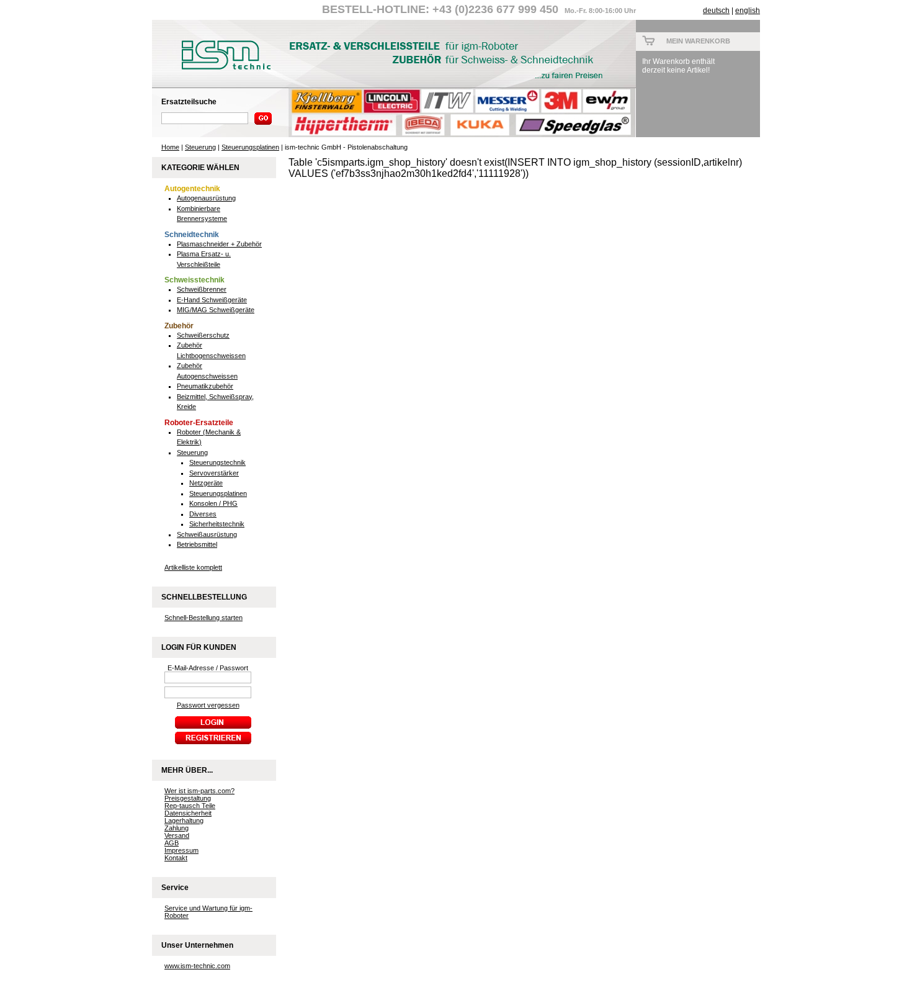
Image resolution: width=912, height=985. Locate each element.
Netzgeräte (206, 483)
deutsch (716, 10)
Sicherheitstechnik (216, 524)
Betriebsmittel (197, 544)
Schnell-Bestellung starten (203, 617)
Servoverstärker (214, 473)
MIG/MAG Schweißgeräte (215, 309)
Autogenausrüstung (206, 198)
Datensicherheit (188, 813)
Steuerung (200, 147)
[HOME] (220, 72)
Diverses (203, 514)
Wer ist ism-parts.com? (199, 790)
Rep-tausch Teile (189, 805)
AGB (171, 843)
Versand (176, 835)
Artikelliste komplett (193, 567)
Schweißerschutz (203, 335)
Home (170, 147)
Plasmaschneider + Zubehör (219, 244)
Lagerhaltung (183, 820)
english (747, 10)
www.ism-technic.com (197, 965)
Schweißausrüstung (207, 534)
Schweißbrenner (201, 289)
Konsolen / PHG (213, 503)
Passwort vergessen (208, 705)
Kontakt (175, 857)
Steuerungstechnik (217, 462)
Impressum (181, 850)
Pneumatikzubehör (205, 386)
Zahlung (176, 828)
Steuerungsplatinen (250, 147)
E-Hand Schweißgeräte (212, 300)
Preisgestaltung (187, 798)
